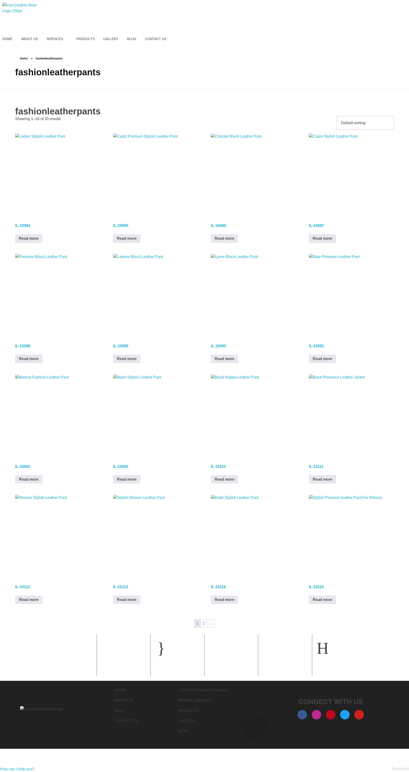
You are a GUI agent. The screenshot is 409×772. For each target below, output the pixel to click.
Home (24, 58)
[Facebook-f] (302, 714)
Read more (29, 238)
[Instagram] (316, 714)
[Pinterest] (330, 714)
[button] (17, 769)
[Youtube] (359, 714)
